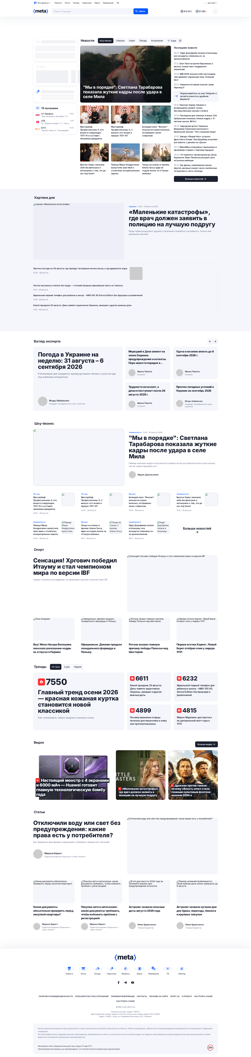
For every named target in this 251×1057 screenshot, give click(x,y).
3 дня (67, 667)
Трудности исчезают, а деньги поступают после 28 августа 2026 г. (147, 390)
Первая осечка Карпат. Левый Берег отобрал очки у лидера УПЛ (196, 648)
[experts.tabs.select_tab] (210, 341)
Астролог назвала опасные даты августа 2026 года (147, 908)
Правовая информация (123, 996)
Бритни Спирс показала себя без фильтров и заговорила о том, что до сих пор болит (93, 169)
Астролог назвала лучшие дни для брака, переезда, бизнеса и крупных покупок (197, 910)
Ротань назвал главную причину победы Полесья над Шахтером (148, 648)
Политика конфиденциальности (56, 996)
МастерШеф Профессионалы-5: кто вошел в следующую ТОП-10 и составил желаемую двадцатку (92, 133)
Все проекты (43, 3)
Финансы (126, 974)
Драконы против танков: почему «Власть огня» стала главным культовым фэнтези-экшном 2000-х (193, 775)
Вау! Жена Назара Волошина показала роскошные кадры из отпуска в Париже (52, 648)
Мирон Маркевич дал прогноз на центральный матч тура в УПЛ (194, 720)
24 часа (56, 667)
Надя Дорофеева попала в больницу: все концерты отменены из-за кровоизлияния (141, 529)
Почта (67, 3)
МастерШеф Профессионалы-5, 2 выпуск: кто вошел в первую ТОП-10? (121, 131)
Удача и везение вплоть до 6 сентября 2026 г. (195, 353)
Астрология (157, 40)
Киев (173, 40)
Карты (97, 3)
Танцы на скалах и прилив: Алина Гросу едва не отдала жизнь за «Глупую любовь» (156, 169)
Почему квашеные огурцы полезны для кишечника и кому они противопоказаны (148, 720)
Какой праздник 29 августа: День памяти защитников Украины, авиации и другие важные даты (82, 305)
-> (197, 530)
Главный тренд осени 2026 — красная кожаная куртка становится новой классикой (78, 701)
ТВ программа (49, 108)
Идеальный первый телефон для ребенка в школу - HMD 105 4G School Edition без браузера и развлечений (88, 295)
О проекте (187, 996)
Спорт (132, 40)
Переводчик (108, 3)
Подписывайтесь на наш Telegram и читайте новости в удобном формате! (198, 96)
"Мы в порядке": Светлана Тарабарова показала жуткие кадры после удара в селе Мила (173, 447)
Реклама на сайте (158, 996)
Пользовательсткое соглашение (92, 996)
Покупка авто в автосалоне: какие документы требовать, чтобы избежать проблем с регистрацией (100, 912)
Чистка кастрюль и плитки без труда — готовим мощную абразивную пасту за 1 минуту (78, 285)
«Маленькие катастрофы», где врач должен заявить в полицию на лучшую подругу (172, 218)
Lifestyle (120, 40)
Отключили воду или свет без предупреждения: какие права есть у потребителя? (76, 829)
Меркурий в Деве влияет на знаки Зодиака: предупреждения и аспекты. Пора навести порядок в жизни (148, 357)
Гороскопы (87, 3)
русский (211, 3)
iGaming (181, 974)
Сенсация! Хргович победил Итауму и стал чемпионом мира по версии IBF (75, 566)
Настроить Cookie (203, 996)
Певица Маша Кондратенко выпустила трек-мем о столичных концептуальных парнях (125, 169)
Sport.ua (174, 996)
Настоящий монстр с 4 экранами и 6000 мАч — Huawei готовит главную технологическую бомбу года (73, 775)
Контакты (142, 996)
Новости (58, 3)
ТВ (117, 3)
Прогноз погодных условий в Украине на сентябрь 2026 (195, 388)
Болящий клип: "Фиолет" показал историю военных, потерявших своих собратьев (156, 131)
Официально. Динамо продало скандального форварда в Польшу (101, 648)
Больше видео (205, 744)
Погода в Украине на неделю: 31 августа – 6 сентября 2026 (71, 360)
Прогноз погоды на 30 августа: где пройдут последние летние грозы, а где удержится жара (80, 268)
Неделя (77, 667)
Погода (76, 3)
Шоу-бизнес (106, 40)
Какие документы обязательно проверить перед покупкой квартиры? (53, 910)
